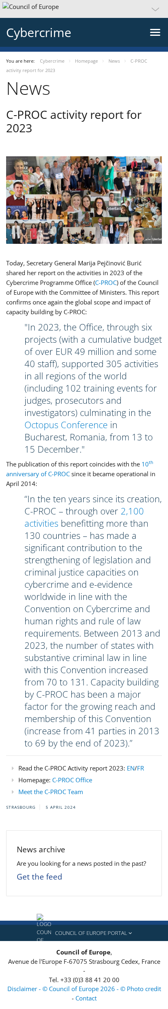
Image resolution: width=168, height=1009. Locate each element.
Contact (86, 998)
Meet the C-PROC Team (50, 792)
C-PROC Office (72, 780)
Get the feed (39, 876)
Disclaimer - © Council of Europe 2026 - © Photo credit (84, 989)
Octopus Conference (66, 424)
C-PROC (106, 282)
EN (131, 768)
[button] (84, 9)
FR (140, 768)
